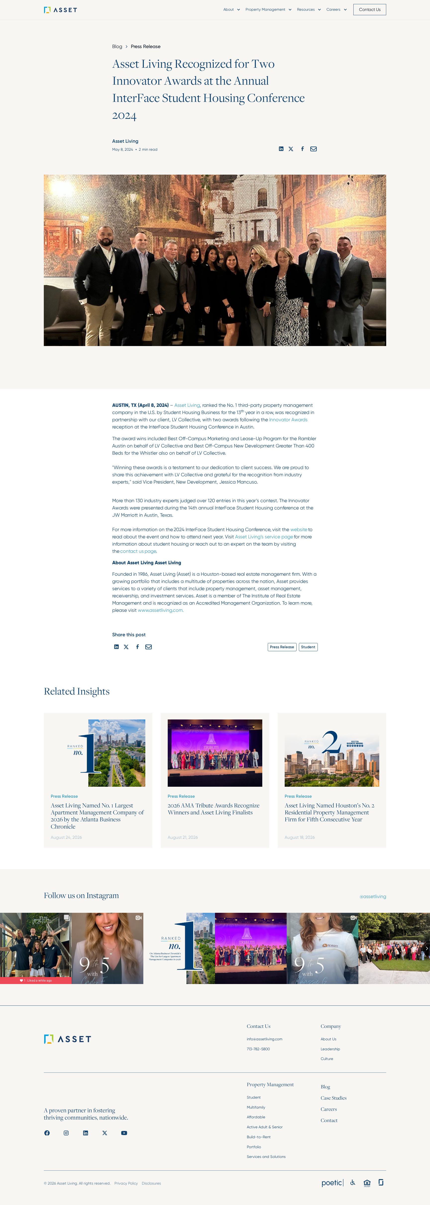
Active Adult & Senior (265, 1127)
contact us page (138, 551)
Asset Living (187, 405)
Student (254, 1097)
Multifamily (256, 1107)
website (299, 529)
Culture (327, 1059)
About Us (328, 1039)
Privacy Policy (126, 1183)
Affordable (256, 1117)
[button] (231, 10)
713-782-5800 (258, 1049)
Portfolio (254, 1147)
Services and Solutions (266, 1156)
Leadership (330, 1049)
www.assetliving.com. (161, 610)
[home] (67, 9)
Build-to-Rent (259, 1137)
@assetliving (373, 896)
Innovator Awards (288, 420)
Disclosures (151, 1183)
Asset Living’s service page (264, 537)
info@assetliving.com (264, 1039)
